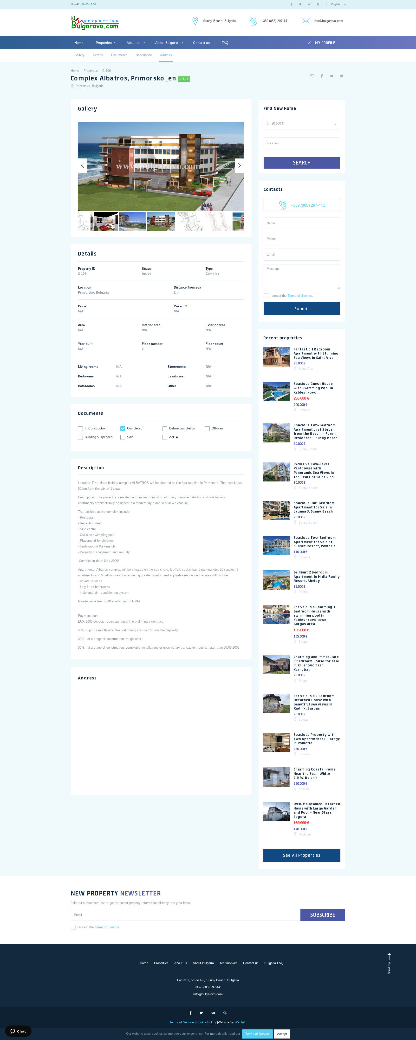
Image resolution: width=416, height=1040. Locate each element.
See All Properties (302, 855)
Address (166, 55)
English (335, 4)
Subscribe (322, 915)
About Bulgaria (167, 43)
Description (144, 55)
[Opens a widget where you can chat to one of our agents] (18, 1032)
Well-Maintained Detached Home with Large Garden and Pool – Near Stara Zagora (317, 810)
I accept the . (291, 295)
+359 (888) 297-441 (275, 21)
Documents (119, 55)
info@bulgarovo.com (328, 21)
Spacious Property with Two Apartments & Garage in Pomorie (317, 738)
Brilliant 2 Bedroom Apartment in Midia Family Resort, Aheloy (317, 576)
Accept (282, 1034)
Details (98, 55)
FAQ (225, 43)
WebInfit (241, 1022)
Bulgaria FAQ (273, 963)
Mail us (305, 21)
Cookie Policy (206, 1022)
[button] (312, 76)
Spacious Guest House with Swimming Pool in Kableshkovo (313, 388)
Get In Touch (194, 21)
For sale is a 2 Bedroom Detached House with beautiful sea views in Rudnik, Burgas (314, 702)
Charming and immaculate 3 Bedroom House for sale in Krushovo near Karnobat (316, 663)
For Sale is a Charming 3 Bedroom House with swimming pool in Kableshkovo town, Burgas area (314, 615)
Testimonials (229, 963)
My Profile (325, 42)
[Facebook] (291, 4)
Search (302, 162)
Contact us (201, 43)
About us (134, 43)
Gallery (79, 55)
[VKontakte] (309, 4)
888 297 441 (252, 21)
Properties (104, 43)
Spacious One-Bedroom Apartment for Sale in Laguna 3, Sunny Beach (314, 507)
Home (79, 43)
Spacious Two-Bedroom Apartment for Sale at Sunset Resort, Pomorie (315, 541)
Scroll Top (389, 967)
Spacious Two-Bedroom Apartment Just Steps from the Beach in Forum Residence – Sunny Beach (316, 431)
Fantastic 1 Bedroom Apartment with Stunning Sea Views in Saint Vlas (316, 353)
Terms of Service (300, 295)
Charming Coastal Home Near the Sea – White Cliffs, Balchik (315, 773)
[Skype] (318, 4)
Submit (301, 308)
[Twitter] (300, 4)
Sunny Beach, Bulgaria (219, 21)
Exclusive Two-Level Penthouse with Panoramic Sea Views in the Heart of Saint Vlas (314, 470)
